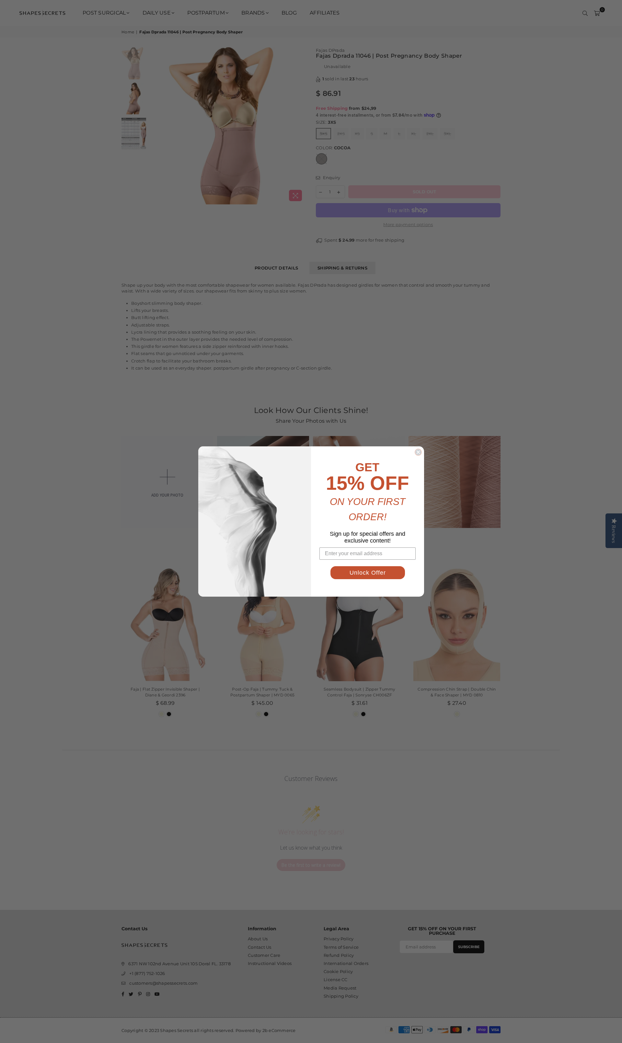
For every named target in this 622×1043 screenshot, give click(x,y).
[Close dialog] (418, 452)
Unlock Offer (368, 572)
